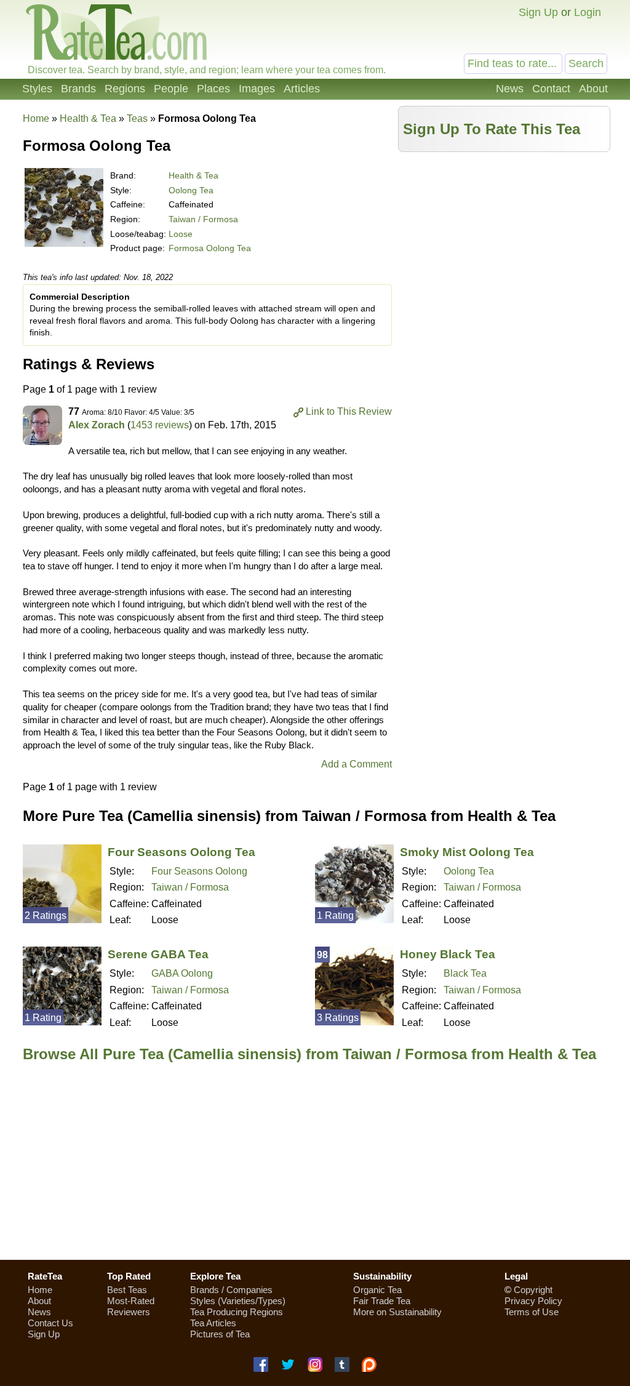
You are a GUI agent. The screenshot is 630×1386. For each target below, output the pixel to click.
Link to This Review (349, 411)
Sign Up (538, 12)
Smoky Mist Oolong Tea (467, 852)
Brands (78, 88)
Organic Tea (377, 1289)
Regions (125, 88)
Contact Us (50, 1323)
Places (213, 88)
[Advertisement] (504, 244)
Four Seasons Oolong (199, 871)
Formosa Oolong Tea (210, 248)
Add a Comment (356, 764)
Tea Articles (213, 1323)
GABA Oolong (182, 973)
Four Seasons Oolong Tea (181, 852)
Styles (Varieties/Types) (237, 1301)
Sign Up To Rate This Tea (491, 129)
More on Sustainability (397, 1312)
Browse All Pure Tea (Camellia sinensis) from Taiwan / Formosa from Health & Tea (309, 1054)
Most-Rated (130, 1301)
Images (257, 88)
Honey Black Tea (447, 954)
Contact (551, 88)
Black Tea (465, 973)
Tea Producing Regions (236, 1312)
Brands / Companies (231, 1289)
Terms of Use (531, 1312)
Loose (181, 234)
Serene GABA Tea (158, 954)
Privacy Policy (533, 1301)
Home (36, 118)
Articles (302, 88)
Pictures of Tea (220, 1334)
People (171, 88)
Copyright (533, 1289)
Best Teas (127, 1289)
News (510, 88)
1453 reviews (159, 425)
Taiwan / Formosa (203, 219)
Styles (37, 88)
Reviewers (128, 1312)
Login (587, 12)
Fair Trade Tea (381, 1301)
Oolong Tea (191, 190)
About (593, 88)
